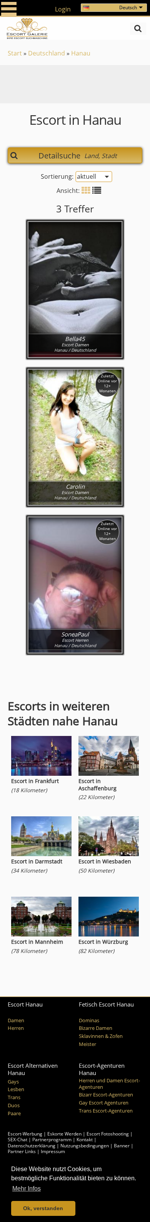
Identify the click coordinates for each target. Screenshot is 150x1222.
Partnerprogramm (52, 1139)
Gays (13, 1081)
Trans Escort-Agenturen (106, 1111)
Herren (16, 1028)
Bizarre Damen (95, 1028)
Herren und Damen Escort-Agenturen (109, 1083)
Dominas (89, 1020)
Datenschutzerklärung (31, 1145)
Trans (14, 1097)
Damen (16, 1020)
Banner (122, 1145)
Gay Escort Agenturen (103, 1103)
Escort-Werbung (25, 1134)
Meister (87, 1044)
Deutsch (128, 7)
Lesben (16, 1089)
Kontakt (85, 1139)
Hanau (80, 53)
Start (15, 53)
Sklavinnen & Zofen (101, 1036)
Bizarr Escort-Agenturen (106, 1094)
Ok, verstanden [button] (43, 1208)
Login (63, 9)
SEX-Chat (17, 1139)
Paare (14, 1113)
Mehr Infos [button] (26, 1188)
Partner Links (22, 1151)
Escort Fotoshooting (108, 1134)
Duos (14, 1105)
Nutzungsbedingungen (84, 1145)
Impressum (53, 1151)
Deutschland (46, 53)
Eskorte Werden (64, 1134)
